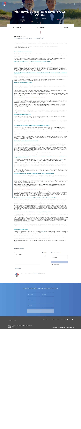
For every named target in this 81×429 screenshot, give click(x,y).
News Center (63, 319)
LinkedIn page (43, 231)
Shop (35, 4)
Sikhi (38, 67)
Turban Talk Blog (36, 273)
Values (18, 4)
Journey (26, 4)
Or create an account (55, 264)
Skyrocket (72, 327)
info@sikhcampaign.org (12, 327)
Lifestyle (22, 4)
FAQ (47, 319)
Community (30, 4)
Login (50, 319)
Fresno (43, 319)
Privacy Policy (54, 327)
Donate (54, 319)
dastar (61, 159)
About (58, 319)
